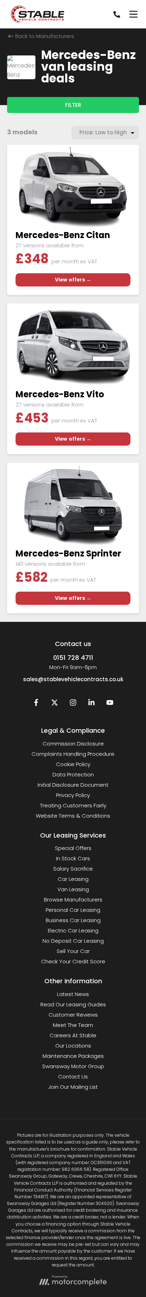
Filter (73, 105)
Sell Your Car (73, 951)
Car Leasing (73, 879)
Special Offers (73, 848)
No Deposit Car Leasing (73, 941)
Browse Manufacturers (73, 899)
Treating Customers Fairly (73, 805)
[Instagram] (73, 704)
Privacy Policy (73, 795)
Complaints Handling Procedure (73, 754)
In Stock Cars (73, 858)
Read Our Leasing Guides (73, 1004)
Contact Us (73, 1076)
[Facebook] (36, 704)
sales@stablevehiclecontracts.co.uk (73, 679)
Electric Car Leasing (73, 930)
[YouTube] (110, 704)
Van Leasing (73, 889)
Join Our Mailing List (73, 1087)
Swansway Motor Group (73, 1066)
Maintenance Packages (73, 1056)
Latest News (73, 994)
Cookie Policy (73, 764)
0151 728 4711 (73, 657)
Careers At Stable (73, 1035)
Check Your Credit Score (73, 961)
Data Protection (73, 774)
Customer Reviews (73, 1014)
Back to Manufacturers (44, 36)
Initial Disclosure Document (73, 785)
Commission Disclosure (73, 743)
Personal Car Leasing (73, 910)
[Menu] (133, 14)
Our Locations (73, 1045)
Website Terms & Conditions (73, 815)
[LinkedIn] (91, 704)
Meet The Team (73, 1025)
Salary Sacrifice (73, 868)
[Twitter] (54, 704)
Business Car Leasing (73, 920)
